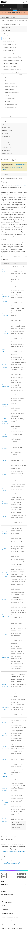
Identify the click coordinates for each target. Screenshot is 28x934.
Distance (7, 95)
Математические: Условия (11, 107)
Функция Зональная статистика (4, 820)
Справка (15, 9)
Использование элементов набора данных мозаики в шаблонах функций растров (13, 56)
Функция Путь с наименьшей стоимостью (5, 574)
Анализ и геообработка (12, 20)
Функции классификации (10, 83)
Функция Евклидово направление (5, 436)
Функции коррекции (9, 89)
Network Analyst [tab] (7, 147)
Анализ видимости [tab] (7, 153)
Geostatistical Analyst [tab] (8, 139)
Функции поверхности (10, 121)
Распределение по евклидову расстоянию (5, 404)
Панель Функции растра (9, 41)
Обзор (4, 5)
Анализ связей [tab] (6, 144)
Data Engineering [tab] (7, 127)
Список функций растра (8, 36)
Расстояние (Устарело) (10, 98)
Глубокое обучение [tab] (7, 130)
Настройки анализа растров (10, 66)
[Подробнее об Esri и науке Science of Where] (4, 876)
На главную (3, 9)
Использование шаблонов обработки (12, 69)
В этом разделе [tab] (5, 174)
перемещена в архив (21, 164)
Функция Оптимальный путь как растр (5, 614)
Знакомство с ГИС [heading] (5, 887)
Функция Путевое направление (5, 684)
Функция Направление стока (5, 503)
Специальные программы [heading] (7, 894)
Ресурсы (20, 5)
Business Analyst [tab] (7, 136)
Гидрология (7, 101)
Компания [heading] (3, 891)
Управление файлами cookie (9, 924)
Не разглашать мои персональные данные (12, 928)
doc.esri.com (9, 13)
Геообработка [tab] (6, 27)
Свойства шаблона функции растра (11, 53)
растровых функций (21, 185)
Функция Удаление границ (4, 270)
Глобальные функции (8, 38)
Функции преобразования (11, 86)
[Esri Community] (18, 877)
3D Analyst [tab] (5, 133)
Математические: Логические (12, 110)
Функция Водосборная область (5, 802)
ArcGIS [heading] (2, 881)
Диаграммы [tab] (5, 124)
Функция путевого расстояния (4, 632)
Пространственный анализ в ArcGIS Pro (11, 24)
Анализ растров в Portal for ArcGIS (11, 63)
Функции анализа (9, 77)
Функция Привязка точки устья (5, 748)
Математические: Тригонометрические (14, 113)
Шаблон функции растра (9, 50)
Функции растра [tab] (7, 30)
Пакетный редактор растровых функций (12, 60)
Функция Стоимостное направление (5, 315)
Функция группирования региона (5, 707)
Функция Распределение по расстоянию (5, 386)
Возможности (12, 5)
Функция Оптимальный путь (5, 349)
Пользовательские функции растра (11, 72)
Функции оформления (10, 80)
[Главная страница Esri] (4, 2)
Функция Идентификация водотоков (5, 761)
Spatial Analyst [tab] (6, 150)
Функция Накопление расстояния (4, 366)
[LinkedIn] (24, 874)
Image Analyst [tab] (6, 142)
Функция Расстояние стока (4, 518)
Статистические (8, 118)
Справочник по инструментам (22, 9)
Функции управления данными (12, 92)
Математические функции (11, 104)
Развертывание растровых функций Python (13, 74)
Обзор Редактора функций (9, 47)
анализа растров (5, 248)
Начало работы (9, 9)
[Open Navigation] (26, 2)
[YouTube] (24, 877)
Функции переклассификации (12, 116)
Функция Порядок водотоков (4, 775)
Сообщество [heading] (4, 884)
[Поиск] (23, 2)
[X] (21, 874)
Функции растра (23, 20)
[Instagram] (21, 877)
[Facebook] (18, 874)
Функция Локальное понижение (4, 735)
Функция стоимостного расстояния (5, 333)
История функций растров (9, 44)
